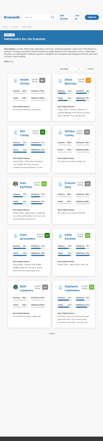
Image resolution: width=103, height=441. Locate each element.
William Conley (70, 133)
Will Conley (24, 133)
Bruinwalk (12, 17)
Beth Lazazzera (26, 288)
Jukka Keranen (70, 236)
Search (15, 27)
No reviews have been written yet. (27, 109)
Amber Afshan (24, 81)
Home (5, 27)
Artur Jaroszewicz (27, 236)
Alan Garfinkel (26, 185)
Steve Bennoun (70, 81)
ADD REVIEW (64, 17)
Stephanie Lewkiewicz (72, 288)
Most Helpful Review (21, 106)
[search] (37, 17)
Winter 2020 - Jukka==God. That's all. (73, 264)
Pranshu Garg (70, 185)
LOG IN (77, 17)
